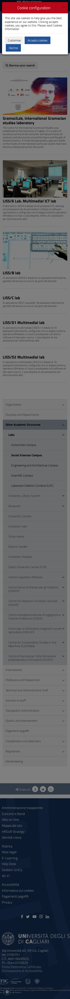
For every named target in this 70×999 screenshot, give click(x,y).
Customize (14, 40)
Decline (13, 48)
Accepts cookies (37, 40)
